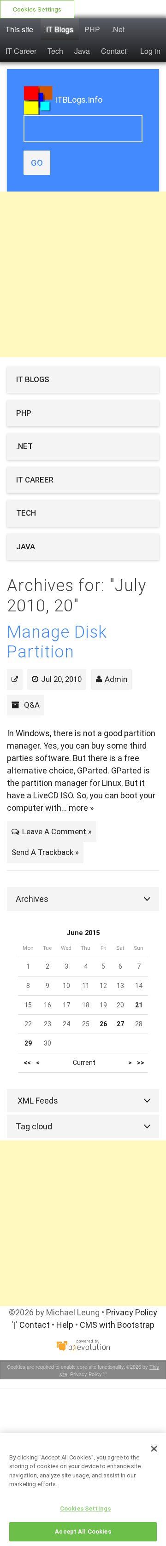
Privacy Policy (131, 1312)
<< (27, 1063)
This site (19, 29)
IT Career (21, 51)
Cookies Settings (37, 9)
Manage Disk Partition (57, 642)
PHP (92, 29)
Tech (55, 51)
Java (82, 51)
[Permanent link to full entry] (15, 679)
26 (103, 1024)
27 (120, 1024)
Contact (113, 51)
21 (138, 1005)
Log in (150, 51)
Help (64, 1325)
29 (28, 1043)
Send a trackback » (45, 852)
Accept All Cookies (83, 1531)
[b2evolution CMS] (83, 1345)
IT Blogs (59, 29)
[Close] (154, 1449)
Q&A (32, 704)
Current (84, 1062)
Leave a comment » (57, 831)
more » (81, 808)
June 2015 (83, 933)
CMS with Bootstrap (117, 1325)
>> (140, 1063)
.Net (118, 29)
